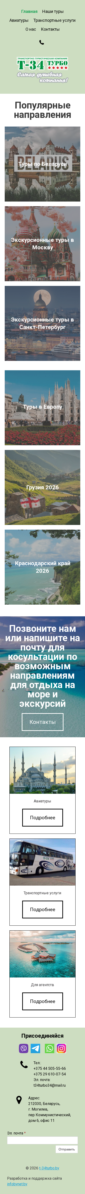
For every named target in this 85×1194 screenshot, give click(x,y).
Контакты (50, 29)
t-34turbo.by (49, 1168)
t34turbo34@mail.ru (50, 1085)
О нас (31, 29)
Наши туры (53, 11)
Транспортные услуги (54, 20)
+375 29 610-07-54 (50, 1074)
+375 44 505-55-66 (50, 1068)
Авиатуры (19, 20)
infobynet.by (17, 1184)
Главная (29, 11)
